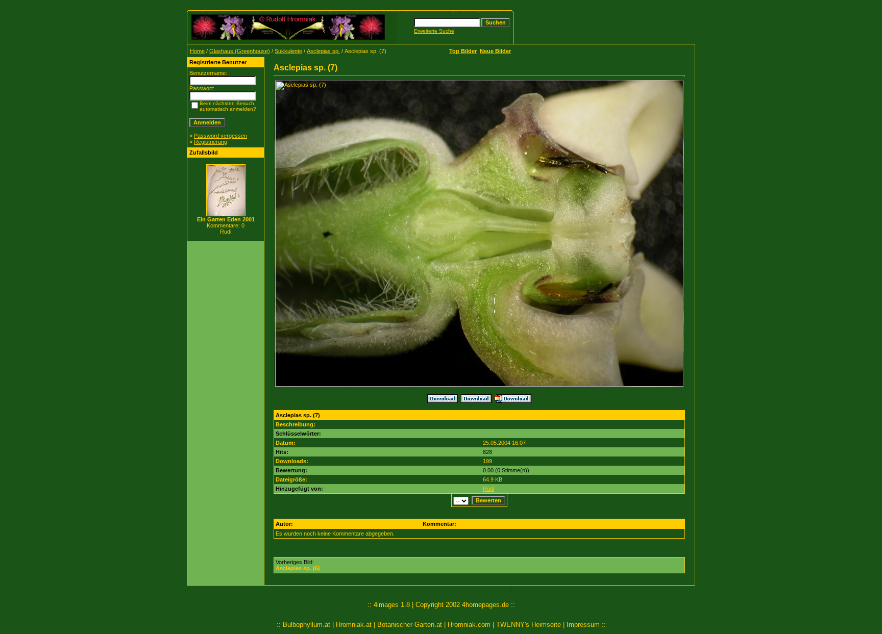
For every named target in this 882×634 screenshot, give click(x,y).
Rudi (488, 489)
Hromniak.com (469, 624)
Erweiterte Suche (434, 31)
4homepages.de (485, 604)
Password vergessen (220, 136)
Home (197, 51)
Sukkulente (288, 51)
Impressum (583, 624)
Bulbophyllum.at (306, 624)
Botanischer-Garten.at (409, 624)
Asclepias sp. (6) (298, 568)
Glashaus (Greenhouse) (239, 51)
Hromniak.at (354, 624)
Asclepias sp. (323, 51)
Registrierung (210, 142)
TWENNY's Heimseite (528, 624)
